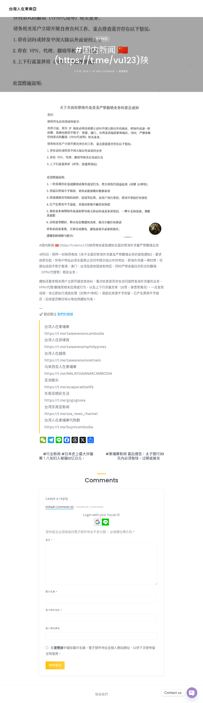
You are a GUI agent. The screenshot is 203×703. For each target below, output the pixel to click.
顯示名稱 (51, 591)
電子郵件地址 (54, 610)
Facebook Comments (89, 507)
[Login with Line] (105, 522)
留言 (49, 539)
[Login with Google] (97, 522)
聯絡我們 (101, 694)
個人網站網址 (53, 628)
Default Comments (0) (60, 507)
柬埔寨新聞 (101, 38)
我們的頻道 (65, 314)
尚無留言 (123, 71)
